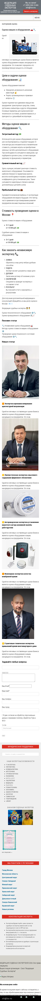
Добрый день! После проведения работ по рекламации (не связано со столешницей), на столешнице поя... (21, 937)
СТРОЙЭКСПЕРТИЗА (12, 774)
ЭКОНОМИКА (10, 790)
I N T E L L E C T (10, 778)
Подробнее (34, 995)
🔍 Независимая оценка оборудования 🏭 (17, 326)
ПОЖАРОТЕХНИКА (11, 787)
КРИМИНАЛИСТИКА (12, 769)
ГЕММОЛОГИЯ (10, 796)
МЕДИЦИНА (9, 783)
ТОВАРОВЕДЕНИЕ (11, 799)
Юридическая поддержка (20, 746)
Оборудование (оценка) (9, 24)
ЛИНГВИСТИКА (10, 767)
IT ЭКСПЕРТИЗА (10, 765)
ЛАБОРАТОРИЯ (10, 781)
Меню (37, 17)
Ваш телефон (6, 699)
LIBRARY (8, 801)
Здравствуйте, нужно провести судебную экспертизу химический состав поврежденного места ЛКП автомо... (19, 925)
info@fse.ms (31, 7)
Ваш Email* (5, 686)
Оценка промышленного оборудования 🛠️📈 (18, 315)
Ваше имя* (5, 691)
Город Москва (7, 870)
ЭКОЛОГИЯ (9, 794)
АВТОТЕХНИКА (10, 771)
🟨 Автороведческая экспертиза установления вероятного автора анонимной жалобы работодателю (20, 525)
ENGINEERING (10, 776)
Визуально (4, 672)
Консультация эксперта (20, 916)
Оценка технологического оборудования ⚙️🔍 (19, 313)
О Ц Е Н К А (9, 785)
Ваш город (5, 707)
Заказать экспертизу (31, 11)
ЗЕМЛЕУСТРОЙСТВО (12, 792)
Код (7, 672)
